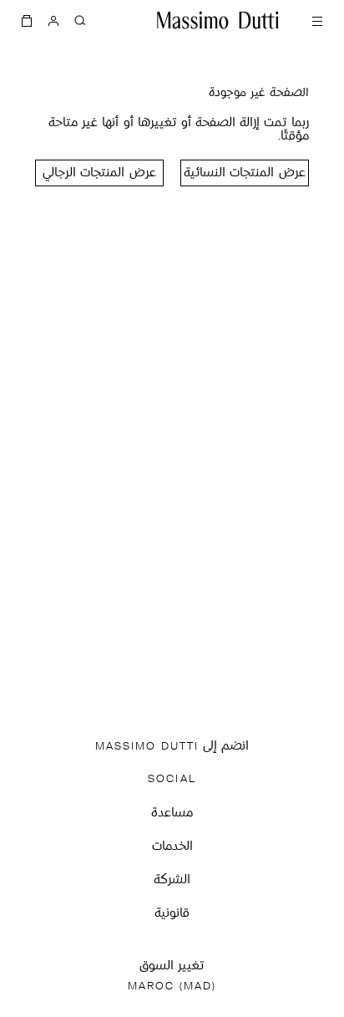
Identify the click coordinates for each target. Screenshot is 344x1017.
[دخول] (53, 20)
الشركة (172, 880)
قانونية (172, 913)
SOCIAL (171, 779)
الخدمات (172, 847)
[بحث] (80, 20)
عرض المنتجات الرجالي (99, 173)
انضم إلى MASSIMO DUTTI (172, 746)
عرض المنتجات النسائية (244, 173)
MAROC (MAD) (172, 986)
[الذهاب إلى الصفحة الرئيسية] (218, 20)
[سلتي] (27, 20)
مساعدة (172, 813)
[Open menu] (317, 20)
